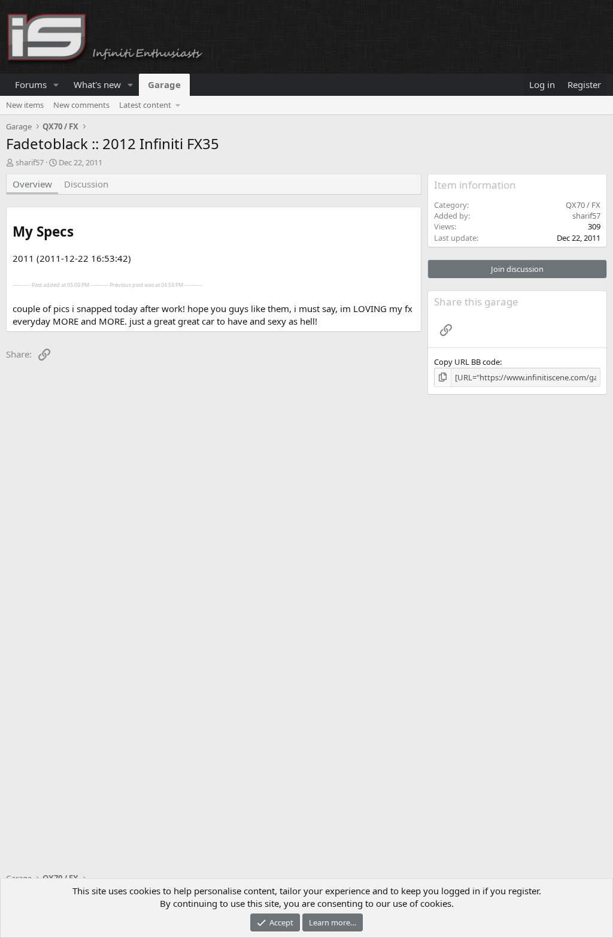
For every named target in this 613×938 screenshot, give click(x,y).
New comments (81, 104)
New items (25, 104)
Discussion (86, 184)
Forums (31, 84)
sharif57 (30, 162)
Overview (32, 184)
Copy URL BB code (467, 361)
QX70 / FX (583, 204)
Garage (164, 84)
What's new (97, 84)
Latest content (145, 104)
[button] (56, 85)
